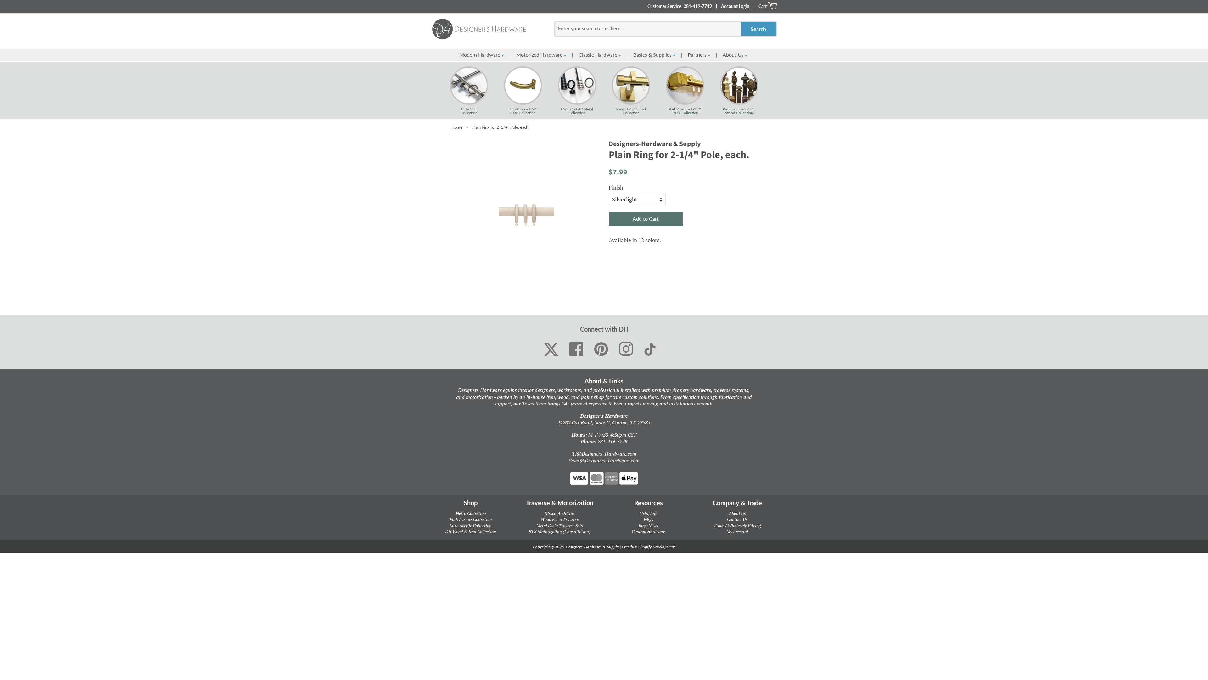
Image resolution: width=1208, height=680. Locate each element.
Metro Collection (470, 513)
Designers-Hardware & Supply (592, 547)
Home (456, 127)
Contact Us (737, 519)
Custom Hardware (648, 532)
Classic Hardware (598, 55)
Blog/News (648, 526)
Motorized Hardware (540, 55)
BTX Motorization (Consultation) (559, 532)
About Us (734, 55)
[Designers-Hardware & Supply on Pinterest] (601, 349)
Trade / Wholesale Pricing (737, 526)
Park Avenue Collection (471, 519)
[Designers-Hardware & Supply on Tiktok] (650, 349)
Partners (698, 55)
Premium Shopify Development (648, 547)
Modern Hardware (480, 55)
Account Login (735, 6)
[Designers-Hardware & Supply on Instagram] (626, 349)
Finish (616, 187)
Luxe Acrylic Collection (471, 526)
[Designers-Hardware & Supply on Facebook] (576, 349)
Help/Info (648, 513)
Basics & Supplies (653, 55)
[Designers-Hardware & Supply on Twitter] (551, 349)
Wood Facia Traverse (560, 519)
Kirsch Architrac (560, 513)
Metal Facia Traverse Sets (559, 526)
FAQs (648, 519)
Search (758, 29)
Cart (763, 6)
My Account (737, 532)
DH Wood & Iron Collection (470, 532)
